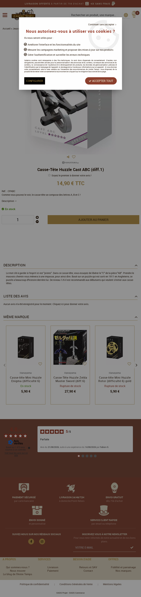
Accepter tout (102, 81)
